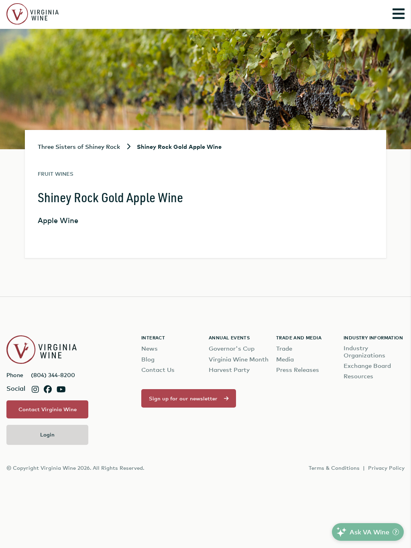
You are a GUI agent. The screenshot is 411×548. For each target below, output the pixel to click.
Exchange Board (367, 365)
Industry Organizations (364, 351)
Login (47, 434)
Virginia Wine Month (239, 359)
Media (285, 359)
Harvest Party (229, 369)
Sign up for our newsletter (183, 398)
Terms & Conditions (334, 468)
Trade (284, 348)
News (149, 348)
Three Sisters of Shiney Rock (79, 146)
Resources (358, 376)
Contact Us (158, 369)
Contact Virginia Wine (47, 409)
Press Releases (297, 369)
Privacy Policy (386, 468)
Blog (148, 359)
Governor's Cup (231, 348)
